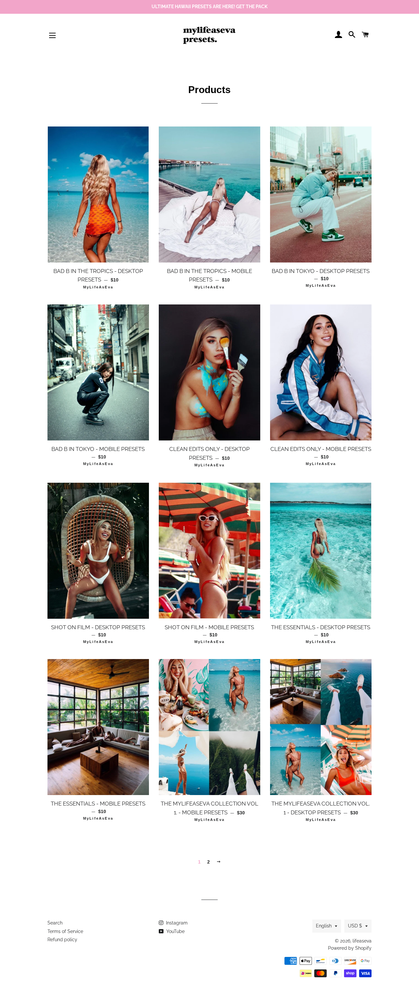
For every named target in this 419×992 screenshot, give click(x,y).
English (324, 925)
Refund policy (62, 939)
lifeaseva (362, 940)
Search (55, 922)
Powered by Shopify (350, 948)
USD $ (355, 925)
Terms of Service (65, 931)
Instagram (176, 922)
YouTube (175, 931)
